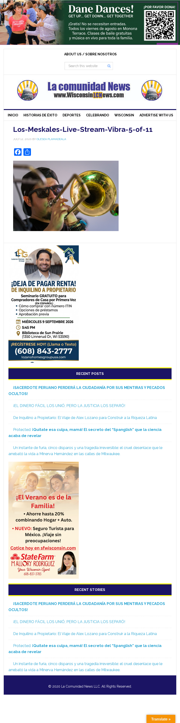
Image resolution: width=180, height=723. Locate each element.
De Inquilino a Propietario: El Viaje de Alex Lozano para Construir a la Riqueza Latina (85, 417)
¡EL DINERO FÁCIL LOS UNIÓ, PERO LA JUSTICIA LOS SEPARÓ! (69, 405)
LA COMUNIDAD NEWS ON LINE (90, 90)
